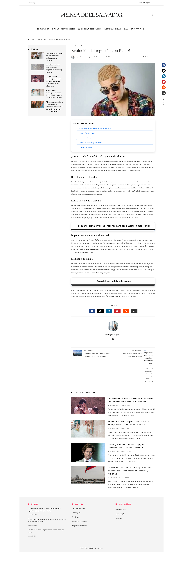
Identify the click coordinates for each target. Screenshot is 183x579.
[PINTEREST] (117, 311)
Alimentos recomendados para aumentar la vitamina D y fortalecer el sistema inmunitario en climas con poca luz (54, 106)
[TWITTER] (100, 311)
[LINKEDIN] (109, 311)
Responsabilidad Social (79, 526)
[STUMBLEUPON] (126, 311)
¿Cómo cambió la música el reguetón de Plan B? (95, 128)
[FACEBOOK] (92, 311)
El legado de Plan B (85, 147)
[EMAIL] (134, 311)
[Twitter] (164, 71)
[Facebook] (164, 65)
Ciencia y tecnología (78, 508)
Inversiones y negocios (79, 521)
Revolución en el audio (86, 133)
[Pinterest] (164, 82)
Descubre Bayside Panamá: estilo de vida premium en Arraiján (97, 353)
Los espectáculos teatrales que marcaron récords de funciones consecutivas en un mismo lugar (53, 81)
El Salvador (76, 517)
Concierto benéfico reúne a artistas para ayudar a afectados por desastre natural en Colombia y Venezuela (129, 470)
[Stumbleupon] (164, 87)
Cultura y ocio (76, 45)
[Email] (164, 93)
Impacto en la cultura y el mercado (90, 143)
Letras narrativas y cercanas (88, 138)
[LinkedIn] (164, 76)
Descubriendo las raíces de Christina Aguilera (132, 353)
